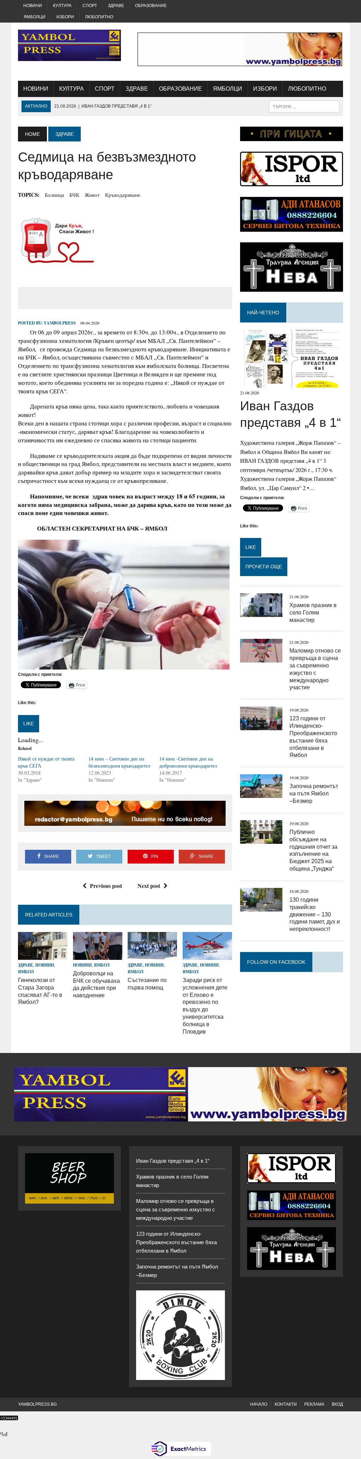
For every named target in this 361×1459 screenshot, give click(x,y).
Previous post (106, 886)
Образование (151, 5)
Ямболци (34, 16)
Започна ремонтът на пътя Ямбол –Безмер (313, 793)
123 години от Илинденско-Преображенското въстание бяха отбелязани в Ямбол (176, 1242)
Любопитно (99, 16)
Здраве (116, 5)
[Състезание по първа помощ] (152, 955)
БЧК (74, 194)
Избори (65, 16)
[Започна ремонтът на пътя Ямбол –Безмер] (261, 793)
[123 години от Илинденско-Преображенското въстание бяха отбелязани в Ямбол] (261, 726)
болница (54, 194)
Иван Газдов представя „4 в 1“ (172, 1161)
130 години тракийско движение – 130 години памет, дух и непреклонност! (314, 914)
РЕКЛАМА (314, 1404)
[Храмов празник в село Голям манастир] (261, 612)
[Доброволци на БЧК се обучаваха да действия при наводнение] (97, 955)
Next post (148, 886)
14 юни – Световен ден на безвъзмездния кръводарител (119, 762)
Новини (32, 5)
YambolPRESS (60, 323)
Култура (62, 5)
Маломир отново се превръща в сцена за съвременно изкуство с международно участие (175, 1209)
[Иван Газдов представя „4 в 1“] (291, 383)
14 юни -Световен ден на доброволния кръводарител (188, 762)
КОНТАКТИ (286, 1404)
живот (92, 194)
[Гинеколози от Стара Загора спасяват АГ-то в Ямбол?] (42, 955)
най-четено (263, 312)
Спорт (89, 5)
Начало (258, 1404)
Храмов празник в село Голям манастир (313, 612)
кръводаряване (122, 194)
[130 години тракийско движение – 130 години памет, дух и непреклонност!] (261, 906)
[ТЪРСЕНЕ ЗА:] (304, 106)
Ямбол (26, 972)
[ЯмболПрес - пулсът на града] (69, 45)
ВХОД (337, 1404)
